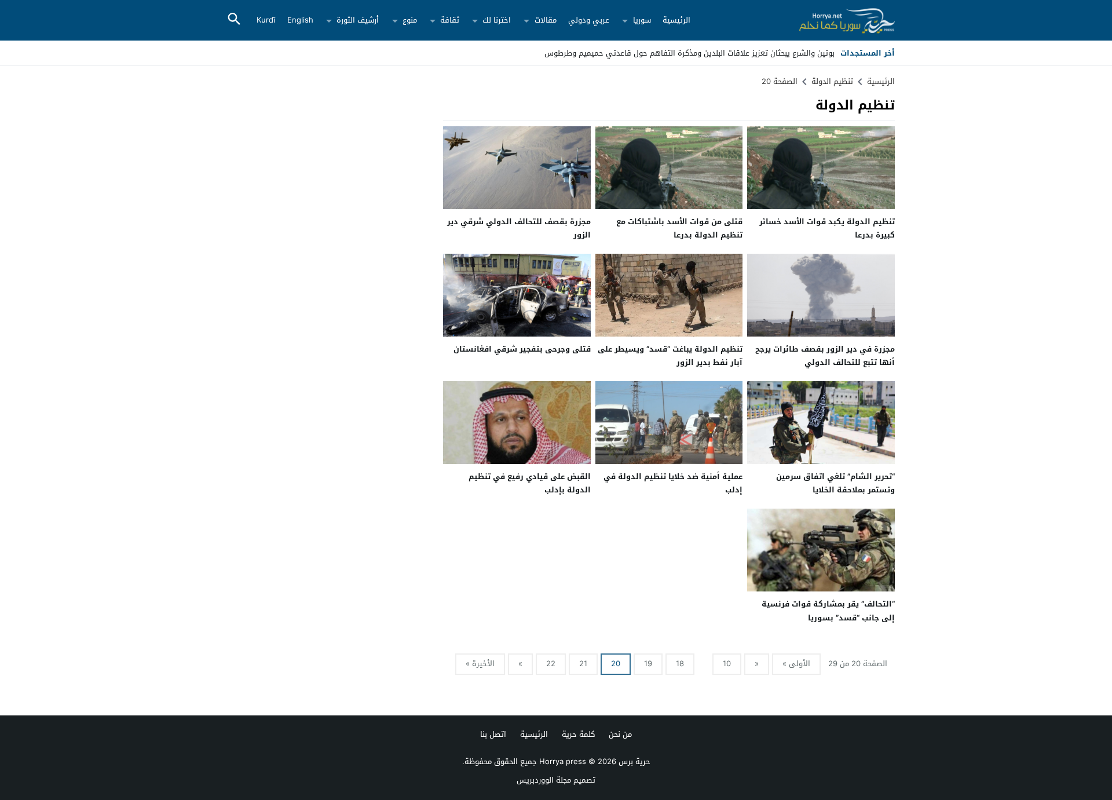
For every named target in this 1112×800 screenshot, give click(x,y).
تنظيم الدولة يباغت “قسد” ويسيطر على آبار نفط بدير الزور (670, 356)
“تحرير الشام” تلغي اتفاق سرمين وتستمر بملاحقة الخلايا (835, 483)
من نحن (620, 734)
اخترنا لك (496, 20)
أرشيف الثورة (357, 20)
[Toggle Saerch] (234, 20)
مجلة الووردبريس (544, 780)
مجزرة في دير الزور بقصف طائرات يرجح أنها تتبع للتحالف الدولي (825, 356)
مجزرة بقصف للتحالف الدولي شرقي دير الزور (519, 228)
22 (550, 663)
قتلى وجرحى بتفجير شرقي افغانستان (522, 349)
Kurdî (266, 20)
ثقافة (449, 20)
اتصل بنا (493, 734)
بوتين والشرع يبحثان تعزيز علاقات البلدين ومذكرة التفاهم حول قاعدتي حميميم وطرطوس (689, 53)
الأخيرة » (480, 663)
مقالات (546, 20)
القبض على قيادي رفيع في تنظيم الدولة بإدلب (530, 483)
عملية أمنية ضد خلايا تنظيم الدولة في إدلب (672, 483)
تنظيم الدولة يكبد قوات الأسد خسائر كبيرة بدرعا (827, 228)
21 (583, 663)
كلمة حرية (578, 734)
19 (648, 663)
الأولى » (796, 663)
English (300, 20)
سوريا (642, 20)
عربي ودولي (588, 20)
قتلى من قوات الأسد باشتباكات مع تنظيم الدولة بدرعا (679, 228)
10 (727, 663)
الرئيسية (676, 20)
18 (680, 663)
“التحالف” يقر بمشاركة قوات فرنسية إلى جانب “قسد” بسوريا (828, 610)
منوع (410, 20)
